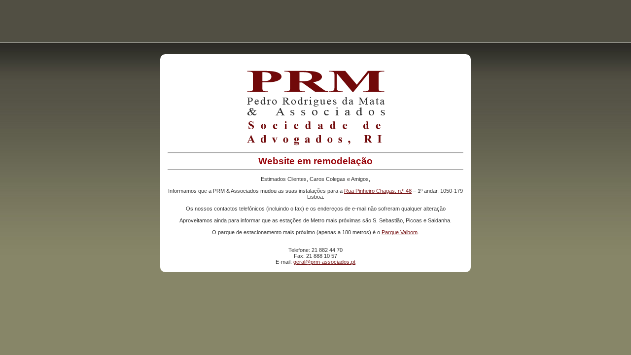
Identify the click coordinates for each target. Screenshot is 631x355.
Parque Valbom (400, 232)
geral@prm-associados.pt (324, 262)
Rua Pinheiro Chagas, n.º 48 (378, 191)
